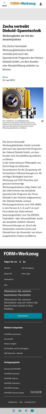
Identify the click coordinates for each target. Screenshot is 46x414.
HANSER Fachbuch (11, 374)
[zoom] (42, 121)
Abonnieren (23, 316)
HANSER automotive (12, 334)
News (5, 77)
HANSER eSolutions (12, 383)
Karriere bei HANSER (12, 369)
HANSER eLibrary (11, 378)
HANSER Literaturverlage (14, 393)
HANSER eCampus (11, 388)
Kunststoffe (8, 339)
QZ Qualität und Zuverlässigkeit (16, 349)
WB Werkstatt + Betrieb (13, 353)
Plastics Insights (10, 344)
